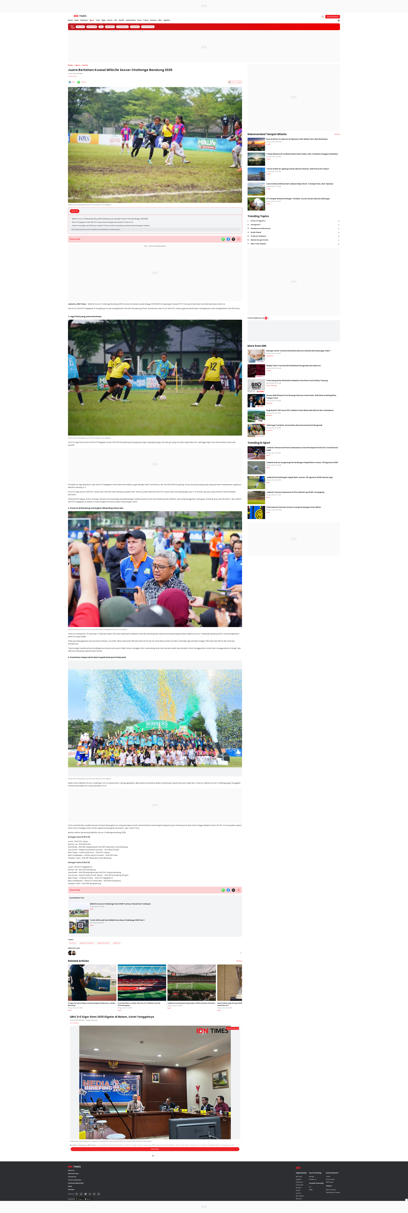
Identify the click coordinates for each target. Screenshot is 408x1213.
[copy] (238, 239)
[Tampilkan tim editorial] (240, 953)
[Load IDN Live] (294, 330)
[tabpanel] (155, 224)
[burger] (338, 20)
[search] (322, 16)
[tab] (75, 211)
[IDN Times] (80, 16)
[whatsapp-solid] (223, 239)
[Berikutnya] (242, 1104)
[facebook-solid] (228, 239)
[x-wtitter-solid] (233, 239)
